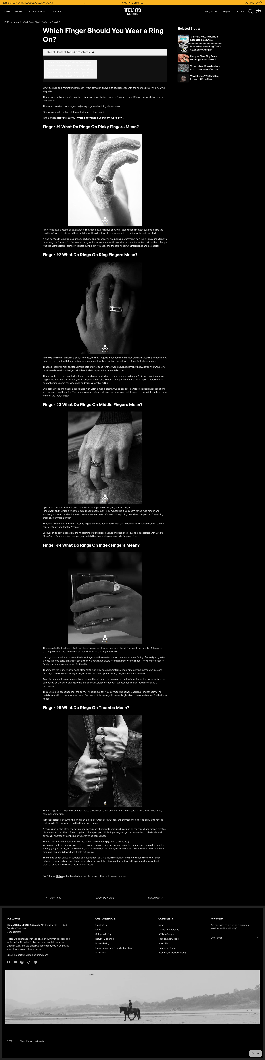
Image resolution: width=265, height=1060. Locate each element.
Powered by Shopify (35, 1041)
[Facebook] (8, 961)
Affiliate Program (167, 934)
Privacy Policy (102, 943)
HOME (6, 22)
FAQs (98, 929)
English (226, 11)
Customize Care (166, 947)
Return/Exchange (104, 938)
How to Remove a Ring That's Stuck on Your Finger (205, 48)
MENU (7, 11)
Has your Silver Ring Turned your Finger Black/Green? (204, 58)
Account (240, 11)
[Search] (250, 11)
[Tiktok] (28, 961)
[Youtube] (15, 961)
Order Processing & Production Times (114, 947)
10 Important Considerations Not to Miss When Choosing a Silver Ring (205, 68)
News (16, 22)
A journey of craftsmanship (172, 952)
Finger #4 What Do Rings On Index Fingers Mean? (70, 72)
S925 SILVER (132, 2)
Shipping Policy (103, 934)
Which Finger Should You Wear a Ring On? (41, 22)
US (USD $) (211, 11)
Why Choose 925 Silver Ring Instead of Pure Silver (204, 78)
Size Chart (100, 952)
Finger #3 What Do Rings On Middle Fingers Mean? (70, 69)
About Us (163, 943)
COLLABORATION (36, 11)
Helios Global (19, 1041)
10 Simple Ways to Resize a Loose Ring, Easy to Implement (204, 38)
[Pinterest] (35, 961)
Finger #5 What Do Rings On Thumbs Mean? (67, 76)
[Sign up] (256, 937)
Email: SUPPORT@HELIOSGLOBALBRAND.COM (29, 2)
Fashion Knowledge (168, 938)
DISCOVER (56, 11)
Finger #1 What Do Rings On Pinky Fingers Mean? (69, 62)
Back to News (105, 897)
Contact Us (101, 924)
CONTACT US (252, 2)
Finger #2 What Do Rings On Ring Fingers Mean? (69, 65)
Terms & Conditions (168, 929)
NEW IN (18, 11)
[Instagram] (21, 961)
